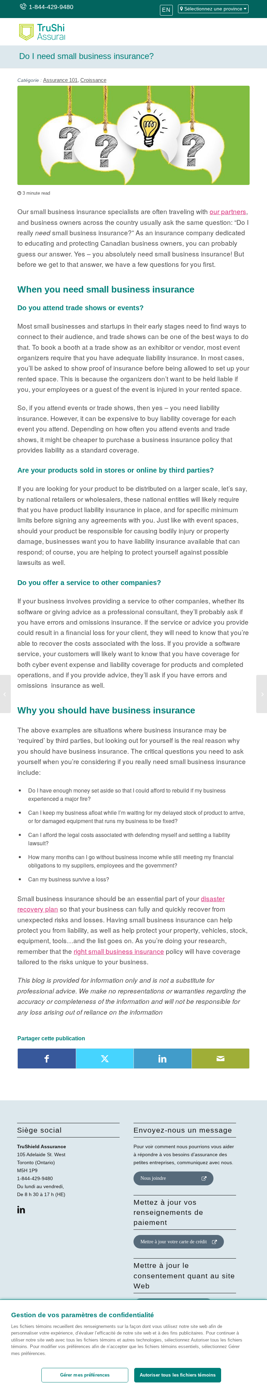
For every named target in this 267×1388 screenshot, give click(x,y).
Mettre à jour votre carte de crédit (173, 1241)
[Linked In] (21, 1209)
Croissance (93, 80)
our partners (228, 211)
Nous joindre (153, 1178)
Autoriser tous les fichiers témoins (178, 1375)
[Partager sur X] (105, 1058)
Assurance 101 (60, 80)
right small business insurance (119, 951)
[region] (133, 1344)
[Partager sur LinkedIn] (163, 1058)
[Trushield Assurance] (41, 31)
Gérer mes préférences (85, 1375)
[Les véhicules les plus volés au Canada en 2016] (261, 694)
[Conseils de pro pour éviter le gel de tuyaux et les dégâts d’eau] (5, 694)
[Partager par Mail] (221, 1058)
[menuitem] (166, 12)
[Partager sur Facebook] (47, 1058)
